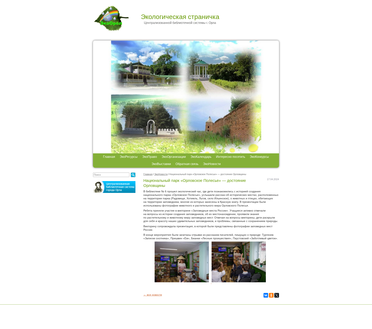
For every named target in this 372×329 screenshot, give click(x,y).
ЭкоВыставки (161, 164)
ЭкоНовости (212, 164)
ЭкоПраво (149, 156)
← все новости (152, 294)
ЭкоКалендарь (200, 156)
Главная (109, 156)
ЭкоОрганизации (174, 156)
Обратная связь (187, 164)
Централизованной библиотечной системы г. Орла (180, 22)
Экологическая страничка (180, 16)
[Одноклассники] (271, 295)
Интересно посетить (230, 156)
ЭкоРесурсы (129, 156)
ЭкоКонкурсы (259, 156)
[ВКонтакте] (266, 295)
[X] (276, 295)
